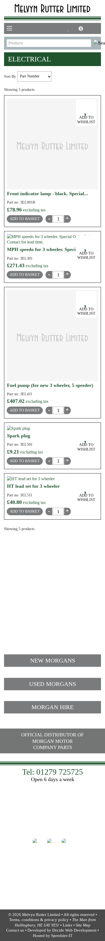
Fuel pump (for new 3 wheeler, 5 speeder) (50, 385)
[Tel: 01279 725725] (97, 28)
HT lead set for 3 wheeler (33, 486)
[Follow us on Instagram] (52, 844)
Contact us (15, 930)
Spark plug (18, 435)
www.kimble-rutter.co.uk (52, 897)
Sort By (10, 76)
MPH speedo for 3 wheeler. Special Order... (52, 249)
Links (67, 925)
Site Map (83, 925)
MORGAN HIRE (53, 707)
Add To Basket (25, 219)
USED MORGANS (52, 684)
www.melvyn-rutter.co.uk (52, 827)
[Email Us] (89, 28)
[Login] (61, 28)
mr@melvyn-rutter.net (35, 599)
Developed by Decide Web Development (61, 930)
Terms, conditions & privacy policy (39, 920)
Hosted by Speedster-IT (52, 935)
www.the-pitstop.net (52, 821)
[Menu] (9, 28)
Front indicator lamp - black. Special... (47, 193)
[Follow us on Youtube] (67, 844)
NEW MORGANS (52, 660)
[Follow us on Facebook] (38, 844)
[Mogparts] (52, 8)
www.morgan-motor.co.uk (52, 892)
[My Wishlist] (68, 28)
